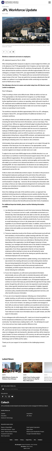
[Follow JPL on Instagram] (9, 396)
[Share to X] (7, 51)
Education (3, 416)
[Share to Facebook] (3, 51)
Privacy (22, 439)
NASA (11, 439)
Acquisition (29, 413)
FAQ (35, 439)
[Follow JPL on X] (6, 396)
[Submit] (3, 389)
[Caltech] (5, 402)
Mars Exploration (5, 436)
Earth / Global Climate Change (9, 431)
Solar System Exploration (33, 427)
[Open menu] (49, 2)
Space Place (30, 429)
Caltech (16, 439)
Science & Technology (7, 418)
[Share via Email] (13, 51)
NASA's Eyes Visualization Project (35, 431)
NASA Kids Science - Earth (8, 429)
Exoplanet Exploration (7, 434)
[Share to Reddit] (10, 51)
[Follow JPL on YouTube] (12, 396)
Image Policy (29, 439)
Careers (3, 413)
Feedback (40, 439)
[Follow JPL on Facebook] (2, 396)
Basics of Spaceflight (6, 427)
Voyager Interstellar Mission (34, 434)
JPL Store (29, 416)
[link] (26, 30)
